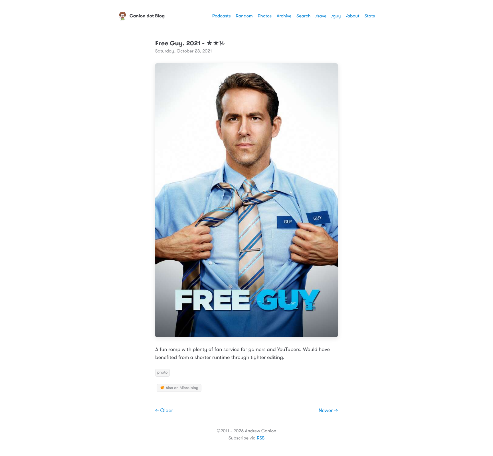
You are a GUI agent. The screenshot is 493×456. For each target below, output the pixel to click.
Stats (369, 16)
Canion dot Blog (147, 16)
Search (303, 16)
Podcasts (221, 16)
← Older (164, 411)
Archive (284, 16)
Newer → (328, 411)
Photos (265, 16)
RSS (260, 438)
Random (244, 16)
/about (352, 16)
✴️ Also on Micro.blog (179, 388)
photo (162, 372)
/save (321, 16)
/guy (336, 16)
